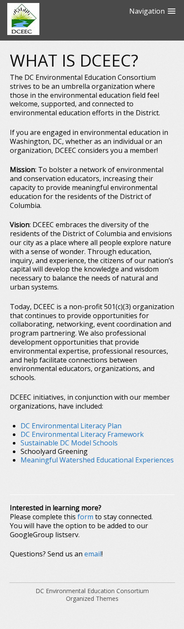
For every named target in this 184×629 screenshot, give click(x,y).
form (85, 516)
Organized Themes (92, 598)
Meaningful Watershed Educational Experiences (97, 460)
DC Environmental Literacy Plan (71, 425)
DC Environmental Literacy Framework (82, 434)
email (92, 554)
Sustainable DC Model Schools (69, 443)
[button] (152, 20)
